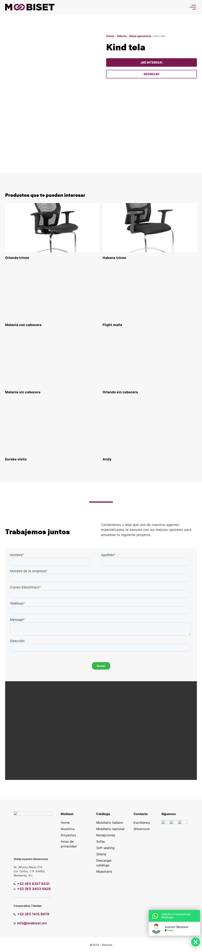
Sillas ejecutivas (140, 36)
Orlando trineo (17, 258)
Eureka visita (16, 459)
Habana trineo (114, 258)
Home (110, 36)
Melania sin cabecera (22, 392)
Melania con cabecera (23, 325)
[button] (151, 74)
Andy (107, 459)
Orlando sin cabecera (120, 392)
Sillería (121, 36)
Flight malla (112, 325)
